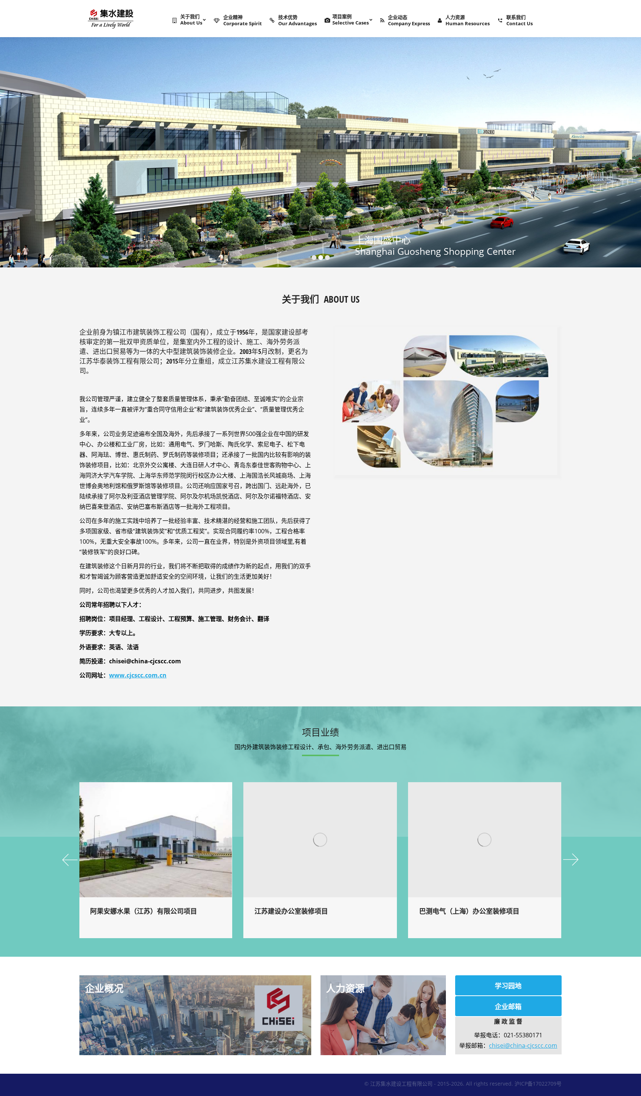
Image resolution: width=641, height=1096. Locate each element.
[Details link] (166, 840)
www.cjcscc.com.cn (138, 675)
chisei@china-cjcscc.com (523, 1045)
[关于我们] (195, 1015)
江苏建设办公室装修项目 (291, 911)
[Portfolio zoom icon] (146, 840)
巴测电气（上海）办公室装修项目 (469, 911)
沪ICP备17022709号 (538, 1083)
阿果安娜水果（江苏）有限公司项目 (143, 911)
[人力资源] (383, 1015)
